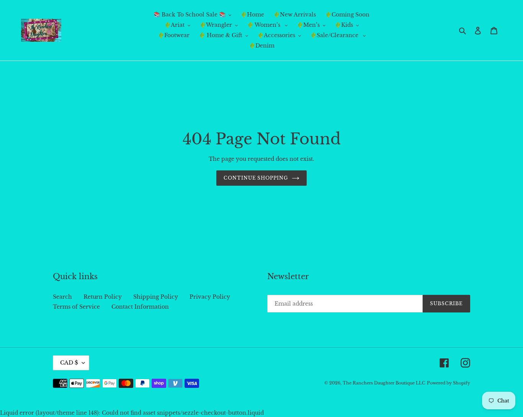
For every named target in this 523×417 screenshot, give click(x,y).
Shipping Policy (155, 296)
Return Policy (102, 296)
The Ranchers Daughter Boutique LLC (384, 383)
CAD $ (69, 362)
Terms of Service (76, 306)
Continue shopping (256, 178)
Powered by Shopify (448, 383)
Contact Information (140, 306)
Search (62, 296)
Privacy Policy (210, 296)
